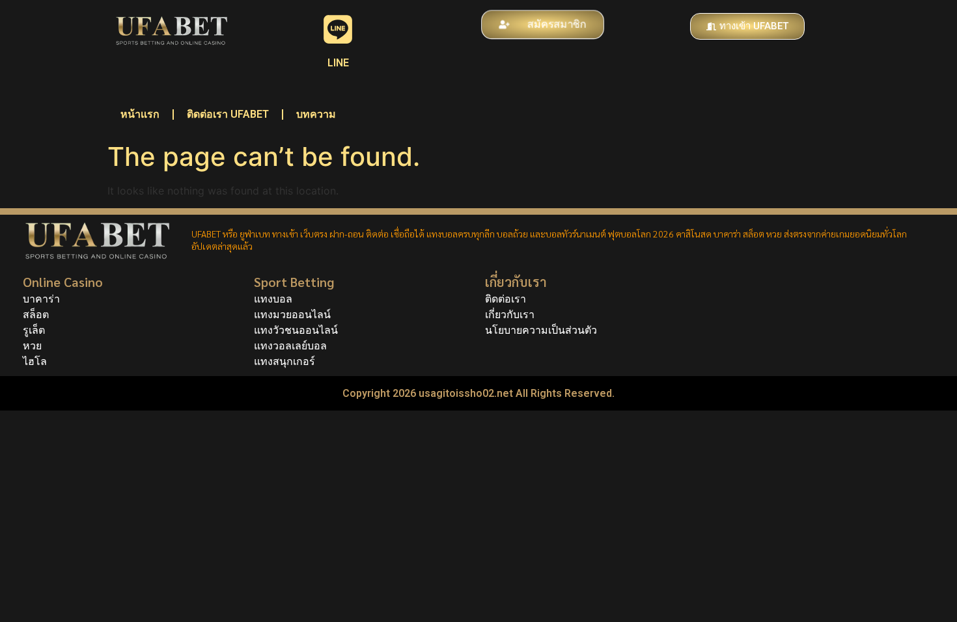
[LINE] (338, 29)
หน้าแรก (140, 114)
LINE (338, 63)
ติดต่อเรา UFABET (228, 114)
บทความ (316, 114)
